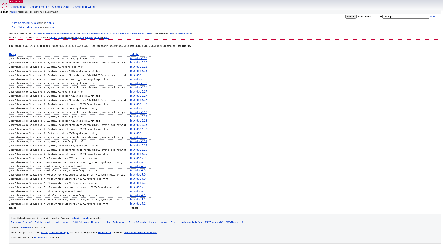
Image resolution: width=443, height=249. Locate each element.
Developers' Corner (84, 6)
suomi (47, 222)
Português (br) (119, 222)
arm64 (61, 37)
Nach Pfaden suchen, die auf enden (33, 27)
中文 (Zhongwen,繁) (235, 222)
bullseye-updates (51, 33)
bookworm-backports (121, 33)
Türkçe (174, 222)
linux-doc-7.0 (138, 157)
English (38, 222)
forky (171, 33)
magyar (66, 222)
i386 (82, 37)
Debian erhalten (39, 6)
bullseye (37, 33)
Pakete (14, 12)
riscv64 (97, 37)
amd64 (53, 37)
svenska (164, 222)
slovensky (153, 222)
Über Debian (18, 6)
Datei (12, 54)
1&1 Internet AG (41, 238)
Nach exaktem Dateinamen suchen (33, 23)
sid (176, 33)
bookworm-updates (100, 33)
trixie (134, 33)
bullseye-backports (69, 33)
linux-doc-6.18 (138, 108)
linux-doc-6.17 (138, 83)
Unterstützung (60, 6)
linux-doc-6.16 (138, 58)
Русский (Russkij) (137, 222)
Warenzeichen (104, 232)
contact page (25, 227)
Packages (16, 1)
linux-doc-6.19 (138, 133)
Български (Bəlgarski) (21, 222)
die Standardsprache (80, 218)
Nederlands (96, 222)
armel (68, 37)
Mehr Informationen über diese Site (140, 232)
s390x (106, 37)
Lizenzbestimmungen (59, 232)
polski (107, 222)
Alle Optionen (435, 17)
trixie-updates (144, 33)
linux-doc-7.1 (138, 182)
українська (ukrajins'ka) (191, 222)
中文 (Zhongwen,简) (213, 222)
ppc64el (89, 37)
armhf (75, 37)
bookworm (85, 33)
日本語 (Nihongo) (80, 222)
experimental (185, 33)
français (56, 222)
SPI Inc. (44, 232)
